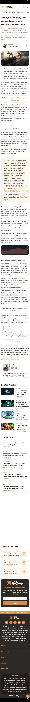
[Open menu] (2, 7)
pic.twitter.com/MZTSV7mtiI (16, 191)
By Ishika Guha (20, 408)
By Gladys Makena (21, 431)
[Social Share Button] (28, 696)
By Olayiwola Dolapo (22, 419)
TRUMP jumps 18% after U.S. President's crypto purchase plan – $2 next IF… (22, 427)
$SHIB (7, 161)
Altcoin (18, 388)
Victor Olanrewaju (13, 46)
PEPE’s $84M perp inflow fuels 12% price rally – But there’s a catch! (14, 464)
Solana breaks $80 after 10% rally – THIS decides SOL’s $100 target (14, 487)
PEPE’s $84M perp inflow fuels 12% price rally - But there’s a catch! (21, 416)
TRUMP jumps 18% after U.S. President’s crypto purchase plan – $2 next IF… (15, 476)
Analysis (18, 400)
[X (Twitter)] (12, 368)
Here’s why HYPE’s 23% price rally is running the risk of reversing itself (14, 454)
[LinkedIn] (16, 368)
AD (27, 0)
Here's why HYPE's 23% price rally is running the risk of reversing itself (22, 404)
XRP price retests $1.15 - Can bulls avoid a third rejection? (21, 392)
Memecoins (19, 411)
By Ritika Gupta (20, 396)
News (4, 484)
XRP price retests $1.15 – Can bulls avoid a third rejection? (13, 444)
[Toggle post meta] (26, 45)
